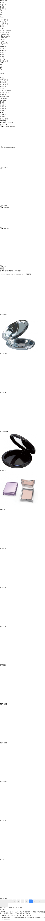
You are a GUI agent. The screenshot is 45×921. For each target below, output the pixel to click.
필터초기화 (4, 124)
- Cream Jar (4, 43)
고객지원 (3, 9)
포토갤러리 (4, 57)
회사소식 (3, 3)
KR (1, 11)
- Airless (2, 39)
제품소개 (3, 5)
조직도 (2, 28)
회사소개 (3, 22)
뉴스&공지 (3, 59)
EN (1, 13)
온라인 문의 (4, 61)
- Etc (1, 45)
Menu (2, 18)
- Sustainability (5, 36)
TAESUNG (3, 1)
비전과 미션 (4, 24)
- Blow (2, 41)
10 (43, 901)
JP (1, 14)
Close (2, 74)
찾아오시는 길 (4, 32)
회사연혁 (3, 26)
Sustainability (4, 34)
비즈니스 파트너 (5, 30)
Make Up (3, 46)
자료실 (2, 54)
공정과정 (3, 48)
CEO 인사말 (4, 20)
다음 (2, 905)
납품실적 (3, 52)
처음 (2, 901)
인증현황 (3, 50)
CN (1, 16)
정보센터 (3, 7)
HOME (2, 63)
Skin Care (3, 38)
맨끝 (6, 905)
